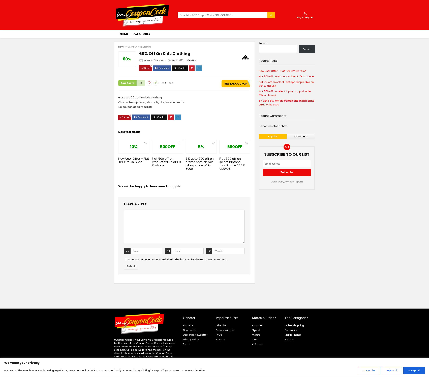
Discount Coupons (153, 60)
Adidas (192, 60)
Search (263, 43)
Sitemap (221, 339)
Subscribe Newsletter (195, 334)
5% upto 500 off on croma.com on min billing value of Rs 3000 (200, 164)
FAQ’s (219, 334)
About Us (188, 325)
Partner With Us (225, 330)
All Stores (257, 344)
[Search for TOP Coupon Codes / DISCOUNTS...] (271, 15)
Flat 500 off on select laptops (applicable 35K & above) (232, 164)
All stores (142, 34)
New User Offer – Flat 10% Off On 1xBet (133, 160)
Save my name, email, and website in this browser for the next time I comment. (177, 259)
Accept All (414, 370)
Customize (369, 370)
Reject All (392, 370)
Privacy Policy (191, 339)
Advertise (221, 325)
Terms (187, 344)
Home (124, 34)
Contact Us (189, 330)
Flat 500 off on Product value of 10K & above (166, 162)
